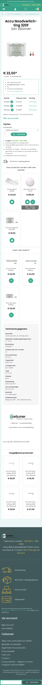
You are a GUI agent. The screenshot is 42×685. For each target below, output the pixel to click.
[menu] (4, 9)
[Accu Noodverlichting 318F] (12, 220)
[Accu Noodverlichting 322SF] (30, 262)
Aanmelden (7, 628)
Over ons (6, 654)
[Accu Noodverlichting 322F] (11, 296)
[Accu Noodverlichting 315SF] (31, 463)
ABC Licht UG (19, 672)
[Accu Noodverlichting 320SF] (11, 262)
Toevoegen (21, 134)
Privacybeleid (8, 651)
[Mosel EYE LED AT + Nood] (30, 182)
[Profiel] (15, 9)
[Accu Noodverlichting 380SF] (11, 463)
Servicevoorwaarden (20, 610)
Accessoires (7, 127)
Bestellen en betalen (11, 644)
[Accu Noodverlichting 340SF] (31, 494)
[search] (26, 9)
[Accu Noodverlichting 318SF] (11, 494)
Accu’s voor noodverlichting (15, 14)
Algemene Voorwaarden (14, 647)
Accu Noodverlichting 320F (32, 14)
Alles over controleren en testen (17, 640)
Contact (6, 658)
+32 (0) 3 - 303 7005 (31, 5)
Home (3, 14)
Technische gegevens (15, 91)
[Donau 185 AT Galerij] (12, 182)
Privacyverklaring (7, 610)
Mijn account (8, 625)
